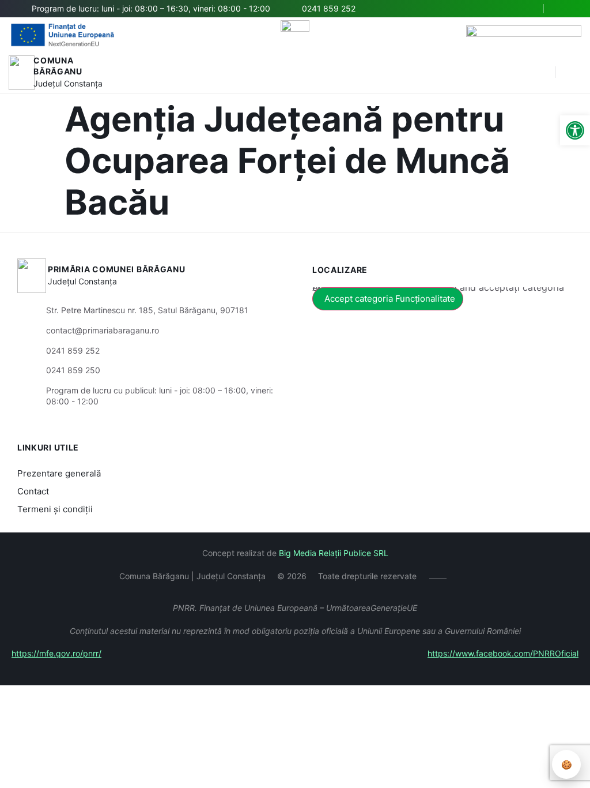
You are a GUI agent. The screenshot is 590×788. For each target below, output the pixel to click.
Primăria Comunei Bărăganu (117, 269)
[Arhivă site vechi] (565, 8)
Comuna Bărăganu (57, 66)
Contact (33, 491)
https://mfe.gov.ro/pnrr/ (56, 653)
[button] (541, 73)
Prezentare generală (59, 473)
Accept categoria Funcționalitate (389, 298)
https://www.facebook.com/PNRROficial (503, 653)
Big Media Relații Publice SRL (333, 553)
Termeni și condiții (55, 509)
